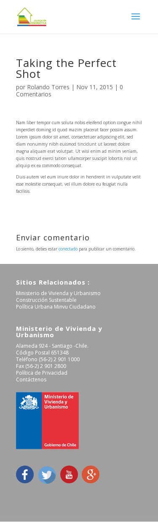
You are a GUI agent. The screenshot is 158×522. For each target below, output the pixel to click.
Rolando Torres (48, 87)
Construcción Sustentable (46, 300)
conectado (68, 249)
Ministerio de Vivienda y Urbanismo (58, 293)
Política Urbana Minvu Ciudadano (56, 306)
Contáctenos (31, 379)
